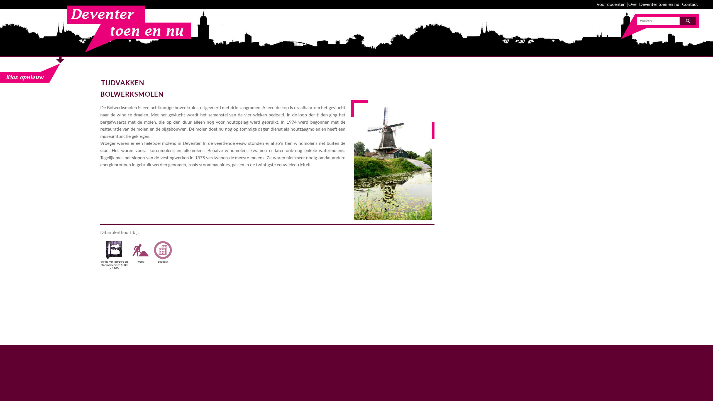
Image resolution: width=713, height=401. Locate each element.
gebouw (163, 261)
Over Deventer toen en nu (653, 4)
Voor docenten (611, 4)
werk (141, 261)
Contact (690, 4)
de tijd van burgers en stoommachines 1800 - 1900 (114, 265)
